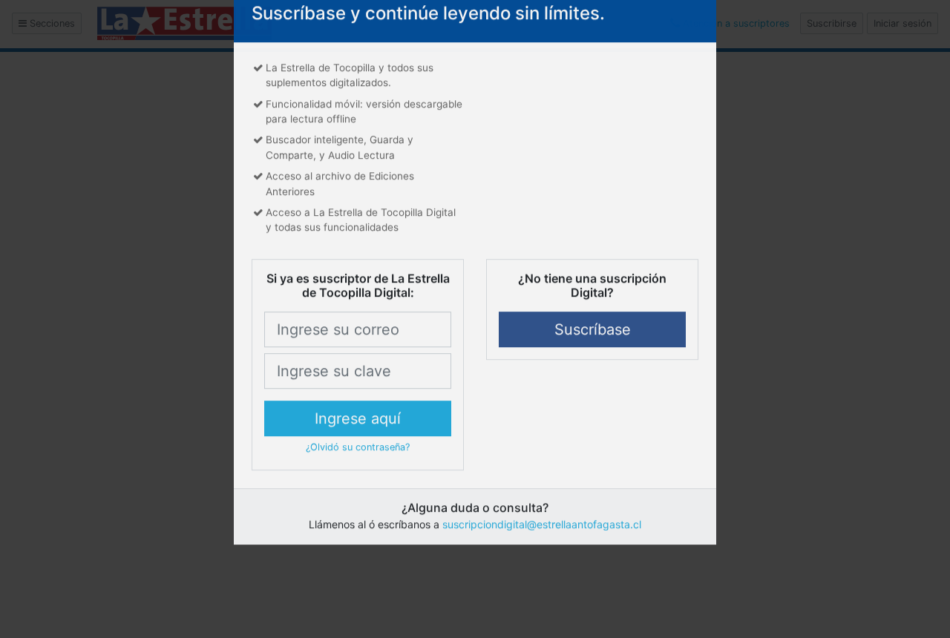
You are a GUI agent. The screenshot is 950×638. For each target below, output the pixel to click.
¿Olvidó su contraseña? (358, 482)
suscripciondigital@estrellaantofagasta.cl (541, 559)
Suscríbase (592, 365)
